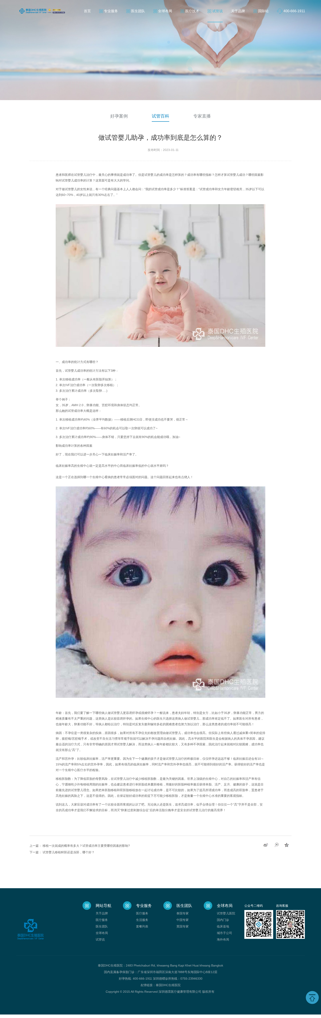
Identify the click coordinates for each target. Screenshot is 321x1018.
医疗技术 (192, 11)
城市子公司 (224, 933)
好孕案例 (119, 116)
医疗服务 (102, 920)
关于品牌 (238, 11)
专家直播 (202, 116)
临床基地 (223, 926)
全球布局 (165, 11)
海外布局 (223, 939)
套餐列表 (142, 926)
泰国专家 (182, 913)
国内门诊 (223, 920)
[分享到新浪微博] (265, 845)
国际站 (263, 11)
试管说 (217, 11)
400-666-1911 (294, 11)
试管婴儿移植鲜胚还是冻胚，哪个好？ (69, 852)
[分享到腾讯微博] (276, 845)
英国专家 (182, 926)
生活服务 (142, 920)
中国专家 (182, 920)
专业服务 (111, 11)
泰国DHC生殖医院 (168, 985)
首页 (87, 11)
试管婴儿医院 (226, 913)
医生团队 (138, 11)
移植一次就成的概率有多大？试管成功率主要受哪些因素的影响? (86, 845)
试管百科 (160, 116)
